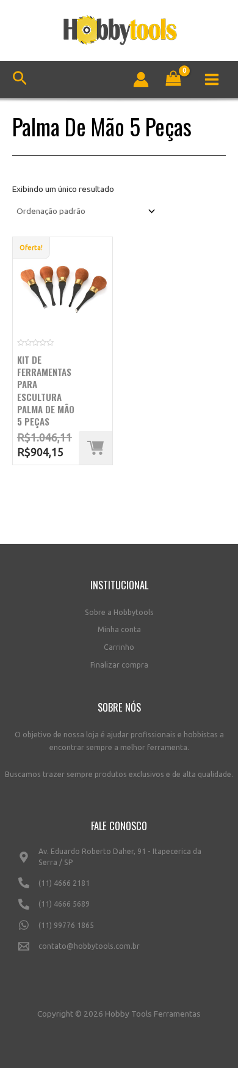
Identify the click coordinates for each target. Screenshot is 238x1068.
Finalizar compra (119, 665)
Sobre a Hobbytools (119, 612)
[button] (95, 448)
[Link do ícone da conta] (141, 79)
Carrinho (119, 647)
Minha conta (119, 629)
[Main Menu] (212, 79)
